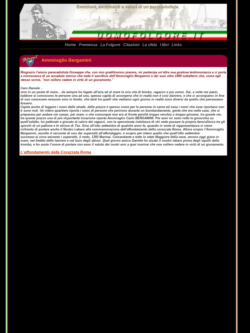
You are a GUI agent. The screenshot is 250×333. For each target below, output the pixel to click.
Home (70, 45)
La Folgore (110, 45)
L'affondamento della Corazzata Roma (56, 152)
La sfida (149, 45)
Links (177, 45)
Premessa (88, 45)
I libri (164, 45)
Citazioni (131, 45)
